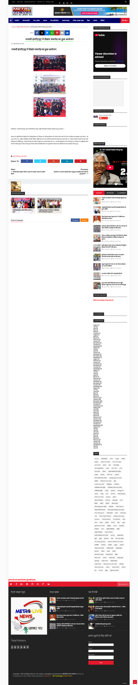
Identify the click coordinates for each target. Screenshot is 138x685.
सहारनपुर (97, 561)
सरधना (104, 557)
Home (13, 27)
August (95, 325)
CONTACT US (40, 2)
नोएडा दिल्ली (110, 513)
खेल (115, 481)
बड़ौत (96, 522)
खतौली (96, 481)
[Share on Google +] (54, 161)
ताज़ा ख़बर (115, 500)
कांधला (104, 471)
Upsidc (97, 458)
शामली (113, 551)
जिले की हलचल (121, 494)
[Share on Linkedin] (67, 161)
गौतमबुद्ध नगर (120, 490)
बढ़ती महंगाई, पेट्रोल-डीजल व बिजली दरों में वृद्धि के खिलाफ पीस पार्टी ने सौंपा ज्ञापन (114, 246)
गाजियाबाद (109, 484)
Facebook (75, 220)
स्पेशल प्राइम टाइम (99, 567)
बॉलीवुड (109, 526)
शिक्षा (116, 554)
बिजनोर (107, 522)
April (94, 331)
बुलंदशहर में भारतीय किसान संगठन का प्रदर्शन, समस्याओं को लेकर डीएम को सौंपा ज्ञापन (113, 255)
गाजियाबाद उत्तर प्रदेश (100, 487)
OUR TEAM (20, 2)
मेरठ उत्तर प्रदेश (119, 538)
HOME (13, 2)
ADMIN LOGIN (50, 2)
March (95, 338)
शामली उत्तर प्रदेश (99, 554)
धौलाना (107, 503)
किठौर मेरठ (109, 474)
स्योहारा (107, 567)
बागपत (101, 522)
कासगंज (102, 474)
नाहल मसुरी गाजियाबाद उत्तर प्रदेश (116, 510)
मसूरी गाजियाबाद (98, 532)
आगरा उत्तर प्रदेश (117, 462)
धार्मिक (101, 503)
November (96, 343)
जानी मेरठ (113, 494)
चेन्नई (102, 494)
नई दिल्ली (111, 506)
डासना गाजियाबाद (99, 500)
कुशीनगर (117, 474)
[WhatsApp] (52, 32)
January (95, 341)
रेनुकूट (115, 545)
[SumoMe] (67, 32)
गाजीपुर (106, 490)
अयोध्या (96, 462)
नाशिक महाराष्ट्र (119, 506)
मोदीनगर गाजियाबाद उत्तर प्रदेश (115, 541)
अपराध (123, 458)
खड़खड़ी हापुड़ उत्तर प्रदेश (115, 478)
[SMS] (47, 32)
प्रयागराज (97, 519)
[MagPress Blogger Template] (26, 11)
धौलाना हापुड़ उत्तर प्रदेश (100, 506)
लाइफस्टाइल (119, 548)
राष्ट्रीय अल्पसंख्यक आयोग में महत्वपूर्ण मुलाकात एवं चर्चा (70, 598)
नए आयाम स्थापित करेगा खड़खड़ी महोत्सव (112, 273)
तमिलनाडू (107, 500)
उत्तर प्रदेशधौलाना (99, 468)
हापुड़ (106, 570)
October (95, 333)
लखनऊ (122, 545)
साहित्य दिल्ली (98, 564)
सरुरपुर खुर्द (112, 557)
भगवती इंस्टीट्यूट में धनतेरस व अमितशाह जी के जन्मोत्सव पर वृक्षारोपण (49, 211)
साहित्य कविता (114, 561)
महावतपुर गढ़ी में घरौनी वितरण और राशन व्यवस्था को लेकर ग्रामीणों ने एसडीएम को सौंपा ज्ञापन (114, 227)
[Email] (62, 32)
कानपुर (96, 474)
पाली (96, 516)
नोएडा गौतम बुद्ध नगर (99, 513)
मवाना (102, 529)
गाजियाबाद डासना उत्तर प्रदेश (115, 487)
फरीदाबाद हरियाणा (106, 519)
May (94, 330)
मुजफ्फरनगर (120, 535)
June (94, 328)
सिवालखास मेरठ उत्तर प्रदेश (110, 564)
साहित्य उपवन (105, 561)
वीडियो (102, 551)
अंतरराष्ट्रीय (104, 458)
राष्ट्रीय (110, 545)
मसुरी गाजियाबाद (110, 529)
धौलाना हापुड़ (115, 503)
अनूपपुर (117, 458)
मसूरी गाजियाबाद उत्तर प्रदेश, (18, 43)
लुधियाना (97, 551)
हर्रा (95, 570)
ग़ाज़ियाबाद (116, 484)
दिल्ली (96, 503)
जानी (107, 494)
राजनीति (96, 545)
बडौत (124, 519)
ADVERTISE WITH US (30, 2)
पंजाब (116, 513)
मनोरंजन (97, 529)
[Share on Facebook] (27, 161)
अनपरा (111, 458)
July (94, 326)
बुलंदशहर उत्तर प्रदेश (100, 526)
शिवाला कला (97, 557)
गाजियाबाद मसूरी (98, 490)
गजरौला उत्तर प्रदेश (99, 484)
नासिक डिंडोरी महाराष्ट (100, 510)
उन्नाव (107, 468)
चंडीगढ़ (96, 494)
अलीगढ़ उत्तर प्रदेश (105, 462)
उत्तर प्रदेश (116, 465)
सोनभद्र (121, 564)
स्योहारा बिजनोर (115, 567)
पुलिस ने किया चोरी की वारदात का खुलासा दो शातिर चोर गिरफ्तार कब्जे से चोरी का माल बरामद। (108, 616)
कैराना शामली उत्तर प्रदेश (101, 478)
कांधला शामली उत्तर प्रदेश (114, 471)
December (96, 354)
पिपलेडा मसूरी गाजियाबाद (105, 516)
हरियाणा (123, 567)
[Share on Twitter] (40, 161)
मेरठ (112, 538)
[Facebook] (37, 32)
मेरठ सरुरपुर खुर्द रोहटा (100, 541)
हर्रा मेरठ (101, 570)
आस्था (104, 465)
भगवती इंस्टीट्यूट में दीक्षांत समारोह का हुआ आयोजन (49, 39)
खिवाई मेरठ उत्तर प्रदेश (106, 481)
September (96, 346)
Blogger (84, 220)
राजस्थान (103, 545)
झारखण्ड (108, 497)
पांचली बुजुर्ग (123, 513)
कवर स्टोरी (97, 471)
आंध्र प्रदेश (97, 465)
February (96, 339)
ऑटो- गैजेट (114, 468)
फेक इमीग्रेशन (116, 519)
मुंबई (96, 538)
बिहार (118, 522)
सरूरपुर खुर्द (120, 557)
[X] (42, 32)
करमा (120, 468)
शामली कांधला (109, 554)
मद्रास (115, 526)
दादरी (121, 500)
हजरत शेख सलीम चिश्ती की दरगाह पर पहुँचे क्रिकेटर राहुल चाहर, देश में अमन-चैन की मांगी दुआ (114, 283)
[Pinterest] (57, 32)
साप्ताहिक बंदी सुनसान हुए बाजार (103, 624)
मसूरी (118, 529)
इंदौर (110, 465)
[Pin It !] (81, 161)
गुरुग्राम (113, 490)
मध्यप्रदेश (121, 526)
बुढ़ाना (123, 522)
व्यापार (108, 551)
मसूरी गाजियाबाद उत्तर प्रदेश (23, 27)
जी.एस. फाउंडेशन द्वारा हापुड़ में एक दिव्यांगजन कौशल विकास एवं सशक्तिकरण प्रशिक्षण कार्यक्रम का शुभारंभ (114, 237)
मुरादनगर (106, 538)
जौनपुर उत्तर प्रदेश (99, 497)
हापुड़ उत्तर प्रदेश (114, 570)
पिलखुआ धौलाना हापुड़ (119, 516)
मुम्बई (100, 538)
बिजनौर (113, 522)
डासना (114, 497)
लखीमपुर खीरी (110, 548)
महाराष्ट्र (113, 535)
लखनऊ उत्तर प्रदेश (99, 548)
